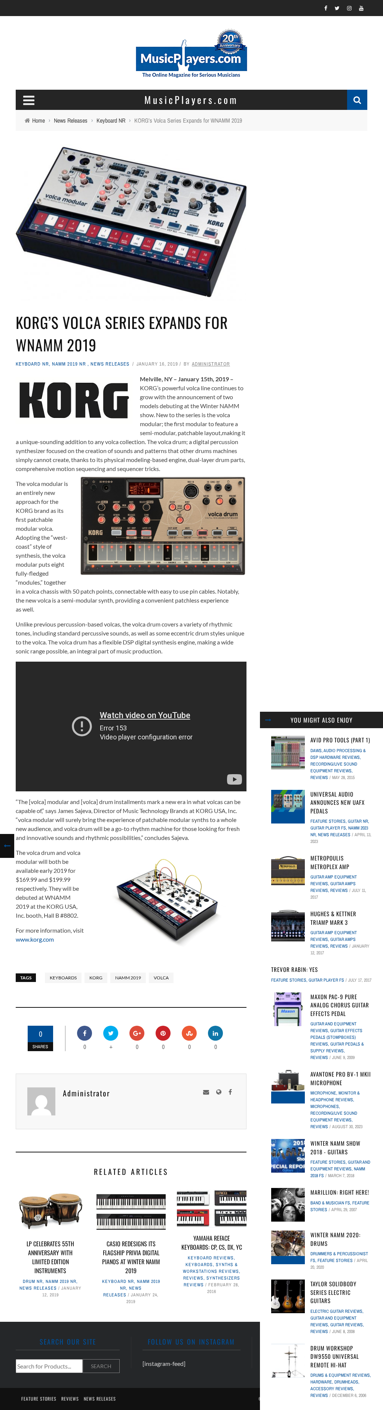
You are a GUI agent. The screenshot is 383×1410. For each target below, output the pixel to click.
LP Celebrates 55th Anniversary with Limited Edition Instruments (50, 1257)
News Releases (110, 364)
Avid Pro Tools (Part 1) (340, 740)
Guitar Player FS (328, 828)
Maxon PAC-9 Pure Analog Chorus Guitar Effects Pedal (339, 1005)
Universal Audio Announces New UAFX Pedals (337, 802)
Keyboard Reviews (211, 1258)
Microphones (324, 1106)
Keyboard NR (32, 364)
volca (161, 977)
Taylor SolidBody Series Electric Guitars (333, 1292)
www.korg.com (35, 939)
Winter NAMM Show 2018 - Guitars (335, 1147)
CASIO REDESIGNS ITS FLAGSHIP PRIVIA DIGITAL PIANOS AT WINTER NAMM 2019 (131, 1257)
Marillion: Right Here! (339, 1192)
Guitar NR (358, 821)
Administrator (211, 364)
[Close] (268, 720)
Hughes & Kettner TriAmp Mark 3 (333, 917)
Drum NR (33, 1281)
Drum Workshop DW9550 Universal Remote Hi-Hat (334, 1356)
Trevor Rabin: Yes (294, 969)
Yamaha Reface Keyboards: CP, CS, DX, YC (211, 1243)
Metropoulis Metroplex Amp (329, 862)
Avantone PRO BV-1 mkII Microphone (340, 1078)
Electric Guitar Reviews (336, 1311)
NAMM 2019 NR (69, 364)
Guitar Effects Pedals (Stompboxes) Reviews (336, 1037)
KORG (95, 977)
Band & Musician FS (330, 1203)
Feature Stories (328, 821)
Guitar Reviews (346, 1325)
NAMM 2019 (128, 977)
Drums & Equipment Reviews (340, 1375)
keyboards (63, 977)
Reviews (193, 1278)
